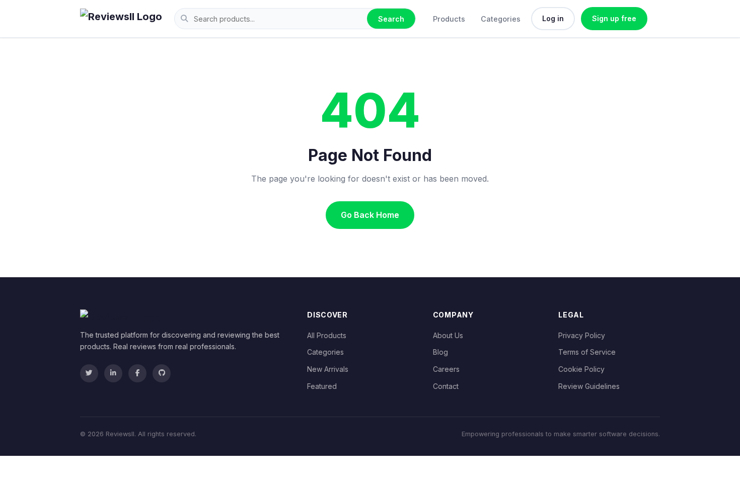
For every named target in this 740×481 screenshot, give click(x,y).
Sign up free (614, 18)
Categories (501, 19)
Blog (440, 352)
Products (449, 19)
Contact (446, 386)
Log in (553, 18)
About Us (448, 335)
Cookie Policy (581, 369)
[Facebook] (137, 373)
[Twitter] (89, 373)
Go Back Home (370, 215)
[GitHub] (162, 373)
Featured (322, 386)
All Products (326, 335)
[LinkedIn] (113, 373)
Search (391, 19)
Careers (446, 369)
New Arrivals (327, 369)
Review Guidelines (589, 386)
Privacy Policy (581, 335)
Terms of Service (587, 352)
